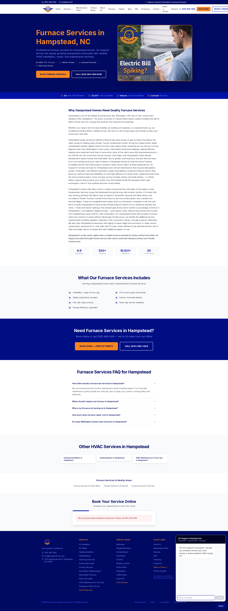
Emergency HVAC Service (89, 586)
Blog (130, 9)
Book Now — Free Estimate (96, 346)
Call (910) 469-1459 (136, 346)
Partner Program (160, 571)
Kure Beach (121, 556)
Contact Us (158, 563)
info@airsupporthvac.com (54, 556)
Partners (174, 9)
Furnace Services (86, 567)
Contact (156, 9)
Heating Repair (85, 556)
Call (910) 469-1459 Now (89, 74)
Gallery (122, 9)
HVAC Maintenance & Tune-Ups (91, 582)
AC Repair (83, 548)
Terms (152, 602)
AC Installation (84, 544)
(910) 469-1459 (188, 9)
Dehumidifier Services (87, 575)
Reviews (111, 9)
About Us (102, 9)
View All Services (86, 590)
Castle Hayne (121, 575)
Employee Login (180, 602)
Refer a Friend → (160, 567)
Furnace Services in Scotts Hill (116, 486)
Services (67, 9)
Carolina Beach (122, 552)
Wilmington (120, 544)
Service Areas (94, 9)
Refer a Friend (165, 9)
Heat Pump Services (87, 560)
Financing (145, 9)
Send (220, 598)
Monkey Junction (123, 563)
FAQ (136, 9)
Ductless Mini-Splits (86, 563)
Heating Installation (86, 552)
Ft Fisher (119, 560)
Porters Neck (121, 567)
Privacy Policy (140, 602)
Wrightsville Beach (123, 548)
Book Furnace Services (53, 74)
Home (58, 9)
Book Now (204, 9)
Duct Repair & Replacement (90, 571)
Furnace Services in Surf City (143, 486)
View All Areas (122, 582)
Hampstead (120, 571)
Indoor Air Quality (86, 579)
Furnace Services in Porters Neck (87, 486)
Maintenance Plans (81, 9)
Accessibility (164, 602)
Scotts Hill (120, 579)
